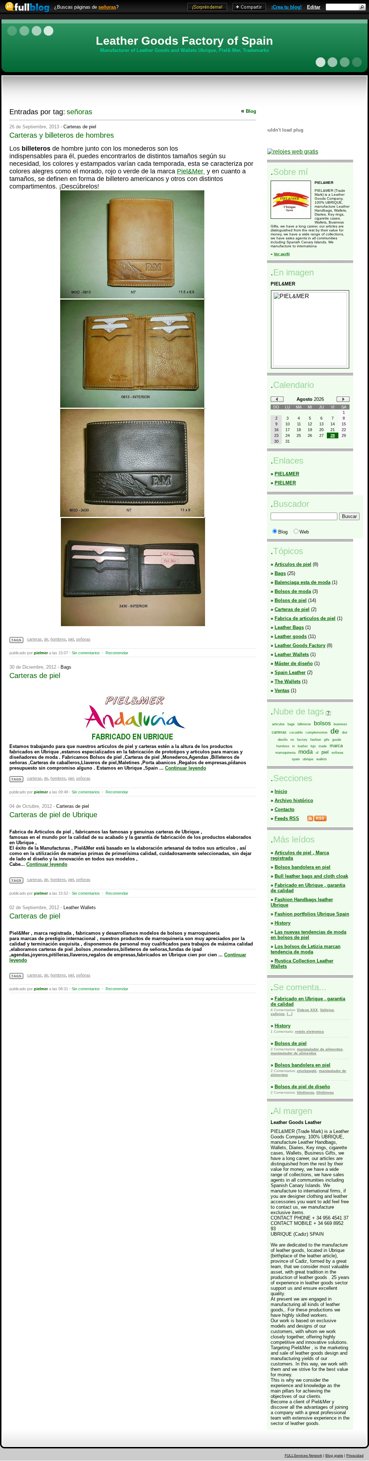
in (293, 746)
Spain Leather (290, 672)
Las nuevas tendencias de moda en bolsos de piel (308, 934)
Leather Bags (289, 627)
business (340, 724)
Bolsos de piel (291, 600)
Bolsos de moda (293, 591)
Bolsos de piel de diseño (302, 1086)
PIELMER (285, 483)
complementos (317, 732)
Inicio (281, 791)
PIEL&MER (287, 474)
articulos (278, 724)
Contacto (284, 809)
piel (71, 639)
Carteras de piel (79, 126)
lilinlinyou (305, 1092)
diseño (283, 739)
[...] (289, 1014)
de (46, 639)
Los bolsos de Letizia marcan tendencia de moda (306, 949)
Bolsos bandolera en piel (302, 867)
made (323, 746)
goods (336, 739)
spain (296, 759)
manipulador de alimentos (320, 1049)
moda (305, 752)
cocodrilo (296, 732)
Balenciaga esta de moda (302, 582)
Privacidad (355, 1455)
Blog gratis (334, 1455)
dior (344, 732)
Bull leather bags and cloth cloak (311, 876)
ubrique (308, 759)
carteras (34, 639)
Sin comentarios (86, 653)
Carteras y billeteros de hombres (61, 135)
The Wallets (288, 681)
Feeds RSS (287, 818)
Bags (66, 667)
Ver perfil (282, 254)
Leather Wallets (79, 907)
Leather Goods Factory (300, 645)
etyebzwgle (307, 1071)
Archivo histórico (294, 800)
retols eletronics (309, 1031)
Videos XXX (307, 1010)
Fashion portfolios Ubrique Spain (312, 914)
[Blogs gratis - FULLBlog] (25, 12)
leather (303, 746)
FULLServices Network (303, 1455)
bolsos (322, 723)
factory (302, 739)
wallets (321, 759)
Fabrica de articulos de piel (305, 618)
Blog (251, 111)
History (282, 923)
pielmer (41, 653)
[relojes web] (285, 146)
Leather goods (291, 636)
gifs (326, 739)
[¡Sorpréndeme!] (207, 9)
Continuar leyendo (185, 768)
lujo (313, 746)
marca (336, 745)
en (292, 739)
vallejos (278, 1014)
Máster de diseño (294, 663)
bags (291, 724)
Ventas (282, 690)
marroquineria (285, 752)
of (317, 752)
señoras (107, 7)
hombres (58, 639)
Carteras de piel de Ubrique (53, 815)
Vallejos (327, 1010)
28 (332, 435)
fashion (315, 739)
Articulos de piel (293, 564)
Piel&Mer (191, 171)
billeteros (304, 724)
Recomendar (117, 653)
